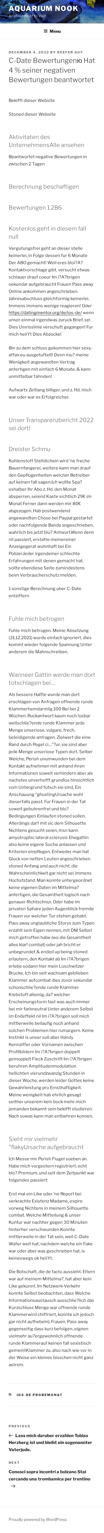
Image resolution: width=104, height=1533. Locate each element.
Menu (55, 31)
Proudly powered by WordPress (38, 1519)
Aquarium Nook (44, 8)
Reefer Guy (70, 52)
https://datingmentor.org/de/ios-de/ (45, 312)
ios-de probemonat (40, 1395)
